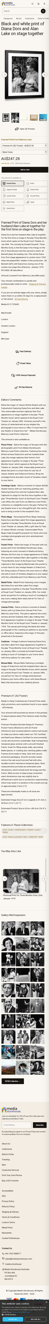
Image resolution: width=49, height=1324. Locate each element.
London (37, 829)
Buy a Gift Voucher (10, 1180)
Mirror (25, 837)
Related (5, 832)
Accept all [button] (12, 1319)
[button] (24, 1314)
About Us (6, 1143)
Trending (6, 1159)
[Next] (44, 74)
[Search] (43, 11)
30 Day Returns (21, 299)
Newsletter (7, 1233)
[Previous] (4, 74)
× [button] (46, 1302)
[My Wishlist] (32, 3)
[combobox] (21, 11)
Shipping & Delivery (10, 1212)
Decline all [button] (35, 1319)
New (4, 1165)
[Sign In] (44, 3)
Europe (10, 829)
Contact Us (7, 1248)
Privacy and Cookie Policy (20, 1312)
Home (5, 829)
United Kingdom (20, 829)
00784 (41, 837)
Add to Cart (24, 170)
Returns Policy (8, 1206)
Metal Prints (7, 1227)
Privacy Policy (8, 1201)
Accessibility (7, 1191)
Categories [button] (8, 18)
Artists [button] (19, 18)
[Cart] (38, 3)
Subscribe (40, 1125)
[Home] (10, 4)
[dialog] (24, 1312)
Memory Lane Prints (15, 837)
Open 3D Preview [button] (27, 129)
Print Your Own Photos (12, 1175)
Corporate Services (10, 1170)
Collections (29, 18)
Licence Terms (8, 1222)
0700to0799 (33, 837)
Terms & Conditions (11, 1217)
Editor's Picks (8, 1154)
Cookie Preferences (11, 1238)
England (30, 829)
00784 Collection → (12, 1081)
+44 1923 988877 (13, 1253)
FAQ (4, 1196)
